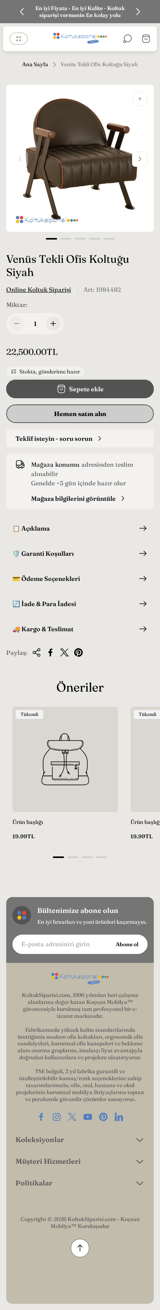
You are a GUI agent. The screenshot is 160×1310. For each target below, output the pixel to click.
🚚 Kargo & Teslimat (42, 629)
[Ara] (127, 38)
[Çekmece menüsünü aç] (18, 39)
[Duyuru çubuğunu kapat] (149, 11)
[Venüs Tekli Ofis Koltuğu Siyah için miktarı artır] (53, 323)
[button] (51, 239)
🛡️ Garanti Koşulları (43, 553)
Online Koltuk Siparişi (38, 289)
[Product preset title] (65, 759)
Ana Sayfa (35, 64)
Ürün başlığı (27, 822)
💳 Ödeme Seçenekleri (46, 578)
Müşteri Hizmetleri (48, 1161)
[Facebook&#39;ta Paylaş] (50, 652)
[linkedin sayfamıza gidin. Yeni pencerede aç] (118, 1117)
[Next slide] (138, 11)
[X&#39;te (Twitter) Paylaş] (64, 652)
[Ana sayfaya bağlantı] (80, 979)
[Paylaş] (36, 652)
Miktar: (16, 304)
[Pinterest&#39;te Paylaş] (78, 652)
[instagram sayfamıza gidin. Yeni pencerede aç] (56, 1117)
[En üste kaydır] (80, 1248)
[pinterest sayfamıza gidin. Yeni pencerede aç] (103, 1117)
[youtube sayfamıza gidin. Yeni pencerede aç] (87, 1117)
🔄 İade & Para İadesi (44, 604)
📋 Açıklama (31, 528)
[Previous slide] (22, 11)
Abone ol (127, 944)
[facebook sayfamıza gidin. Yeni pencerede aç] (41, 1117)
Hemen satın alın (80, 414)
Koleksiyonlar (40, 1139)
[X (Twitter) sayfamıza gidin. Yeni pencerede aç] (72, 1117)
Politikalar (34, 1182)
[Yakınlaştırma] (140, 98)
